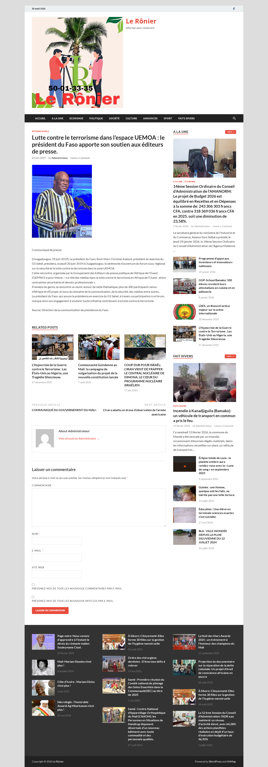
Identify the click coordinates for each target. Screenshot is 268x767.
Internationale (40, 131)
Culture (131, 118)
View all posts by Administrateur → (79, 438)
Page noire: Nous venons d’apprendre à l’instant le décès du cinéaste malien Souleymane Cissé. (73, 641)
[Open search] (234, 118)
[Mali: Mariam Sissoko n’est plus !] (43, 662)
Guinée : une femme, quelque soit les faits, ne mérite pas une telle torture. (217, 491)
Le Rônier (141, 21)
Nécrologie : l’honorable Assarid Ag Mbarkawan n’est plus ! (75, 705)
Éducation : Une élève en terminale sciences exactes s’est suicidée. (216, 512)
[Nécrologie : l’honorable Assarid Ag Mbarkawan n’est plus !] (43, 702)
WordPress (215, 761)
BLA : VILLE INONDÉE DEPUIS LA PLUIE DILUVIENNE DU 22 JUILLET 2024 (213, 536)
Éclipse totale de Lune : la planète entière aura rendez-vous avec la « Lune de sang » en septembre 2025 (216, 465)
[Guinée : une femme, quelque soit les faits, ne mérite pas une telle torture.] (184, 487)
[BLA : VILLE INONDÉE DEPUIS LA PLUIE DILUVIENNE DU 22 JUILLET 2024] (184, 531)
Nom (36, 533)
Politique (96, 118)
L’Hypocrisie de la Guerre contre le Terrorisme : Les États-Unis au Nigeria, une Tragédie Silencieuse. (50, 371)
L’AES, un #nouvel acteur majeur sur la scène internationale (214, 309)
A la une (57, 118)
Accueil (40, 118)
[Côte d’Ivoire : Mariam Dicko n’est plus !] (43, 682)
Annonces (150, 118)
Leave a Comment (80, 157)
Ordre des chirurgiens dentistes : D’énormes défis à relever (146, 661)
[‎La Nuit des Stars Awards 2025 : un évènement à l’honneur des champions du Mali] (184, 636)
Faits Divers (186, 118)
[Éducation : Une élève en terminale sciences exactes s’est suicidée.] (184, 509)
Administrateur (60, 157)
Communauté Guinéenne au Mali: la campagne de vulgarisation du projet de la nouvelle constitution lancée (98, 371)
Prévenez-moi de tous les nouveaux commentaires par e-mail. (77, 588)
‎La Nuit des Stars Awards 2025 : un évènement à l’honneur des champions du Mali (216, 641)
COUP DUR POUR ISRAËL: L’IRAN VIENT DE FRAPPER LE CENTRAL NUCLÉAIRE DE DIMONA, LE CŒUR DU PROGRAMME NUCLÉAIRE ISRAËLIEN (144, 375)
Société (114, 118)
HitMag (231, 761)
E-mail (37, 550)
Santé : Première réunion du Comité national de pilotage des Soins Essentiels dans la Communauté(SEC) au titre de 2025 (146, 687)
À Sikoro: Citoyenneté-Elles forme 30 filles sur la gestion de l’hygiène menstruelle (146, 639)
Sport (168, 118)
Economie (76, 118)
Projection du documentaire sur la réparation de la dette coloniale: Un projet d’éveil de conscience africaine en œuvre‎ (216, 669)
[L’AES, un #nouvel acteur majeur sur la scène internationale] (184, 306)
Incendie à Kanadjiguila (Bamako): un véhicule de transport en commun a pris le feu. (204, 415)
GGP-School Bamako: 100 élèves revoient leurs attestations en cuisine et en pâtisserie (217, 285)
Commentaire (42, 485)
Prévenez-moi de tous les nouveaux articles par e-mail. (73, 600)
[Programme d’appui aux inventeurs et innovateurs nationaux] (184, 258)
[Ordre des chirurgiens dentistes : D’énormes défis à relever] (113, 658)
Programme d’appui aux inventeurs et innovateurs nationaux (215, 262)
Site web (38, 567)
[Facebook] (234, 8)
